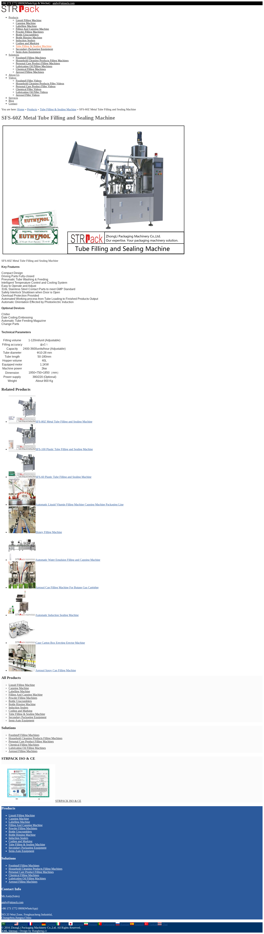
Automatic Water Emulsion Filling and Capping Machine (68, 559)
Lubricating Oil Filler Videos (32, 92)
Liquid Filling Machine (28, 20)
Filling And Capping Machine (32, 28)
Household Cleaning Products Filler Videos (40, 83)
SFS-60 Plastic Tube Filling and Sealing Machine (63, 476)
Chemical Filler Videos (28, 89)
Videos (12, 77)
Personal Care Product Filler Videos (35, 86)
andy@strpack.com (64, 3)
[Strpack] (20, 11)
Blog (11, 100)
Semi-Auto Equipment (28, 51)
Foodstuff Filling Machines (31, 57)
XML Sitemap (9, 930)
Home (20, 109)
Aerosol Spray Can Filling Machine (56, 670)
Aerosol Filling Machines (30, 72)
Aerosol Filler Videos (28, 95)
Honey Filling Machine (49, 532)
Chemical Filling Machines (31, 69)
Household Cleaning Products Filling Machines (42, 60)
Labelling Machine (26, 26)
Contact (13, 103)
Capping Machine (26, 23)
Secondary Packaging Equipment (34, 49)
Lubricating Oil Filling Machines (34, 66)
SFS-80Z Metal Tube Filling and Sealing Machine (64, 421)
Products (13, 17)
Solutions (14, 54)
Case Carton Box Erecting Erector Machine (60, 642)
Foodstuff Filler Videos (28, 80)
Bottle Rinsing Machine (29, 37)
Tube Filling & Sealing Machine (34, 46)
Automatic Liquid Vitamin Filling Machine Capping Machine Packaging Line (80, 504)
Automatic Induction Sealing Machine (57, 615)
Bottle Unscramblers (27, 34)
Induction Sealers (25, 40)
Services (13, 97)
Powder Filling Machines (30, 31)
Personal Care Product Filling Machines (38, 63)
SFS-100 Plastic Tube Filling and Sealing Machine (64, 449)
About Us (14, 74)
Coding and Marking (27, 43)
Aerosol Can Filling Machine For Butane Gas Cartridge (67, 587)
